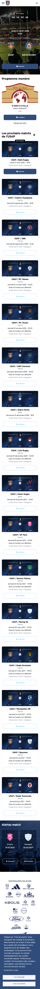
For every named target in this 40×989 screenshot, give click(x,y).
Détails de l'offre (20, 123)
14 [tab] (23, 867)
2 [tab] (8, 864)
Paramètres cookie (11, 970)
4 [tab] (15, 864)
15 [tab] (27, 867)
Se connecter (36, 3)
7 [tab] (25, 864)
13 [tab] (20, 867)
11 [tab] (13, 867)
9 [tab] (32, 864)
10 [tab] (35, 864)
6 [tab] (22, 864)
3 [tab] (12, 864)
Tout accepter (19, 984)
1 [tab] (5, 864)
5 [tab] (18, 864)
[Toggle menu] (3, 3)
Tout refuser (19, 977)
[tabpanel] (11, 848)
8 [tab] (28, 864)
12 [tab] (17, 867)
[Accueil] (8, 3)
